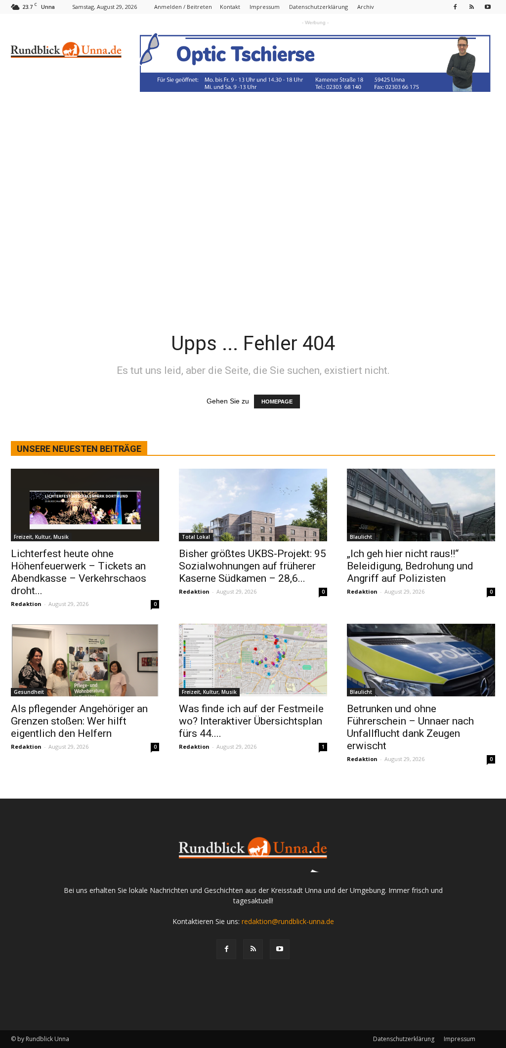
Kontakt (230, 6)
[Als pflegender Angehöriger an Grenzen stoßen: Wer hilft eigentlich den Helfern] (85, 660)
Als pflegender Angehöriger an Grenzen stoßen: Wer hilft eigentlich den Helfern (79, 721)
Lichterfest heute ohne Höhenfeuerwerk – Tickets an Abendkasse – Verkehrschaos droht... (78, 572)
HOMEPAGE (277, 401)
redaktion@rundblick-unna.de (288, 921)
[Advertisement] (253, 232)
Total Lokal (196, 536)
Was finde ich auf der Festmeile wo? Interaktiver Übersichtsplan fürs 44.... (251, 721)
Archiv (365, 6)
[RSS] (471, 6)
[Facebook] (455, 6)
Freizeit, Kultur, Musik (41, 536)
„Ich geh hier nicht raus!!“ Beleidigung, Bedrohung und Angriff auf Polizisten (410, 566)
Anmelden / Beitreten (183, 6)
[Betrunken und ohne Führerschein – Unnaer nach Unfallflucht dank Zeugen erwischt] (421, 660)
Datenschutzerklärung (318, 6)
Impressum (265, 6)
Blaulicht (361, 536)
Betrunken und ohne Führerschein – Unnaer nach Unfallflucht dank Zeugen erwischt (410, 727)
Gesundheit (29, 691)
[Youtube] (487, 6)
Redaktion (26, 603)
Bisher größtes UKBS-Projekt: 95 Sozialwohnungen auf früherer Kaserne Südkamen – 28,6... (252, 566)
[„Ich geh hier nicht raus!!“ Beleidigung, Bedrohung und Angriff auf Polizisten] (421, 505)
